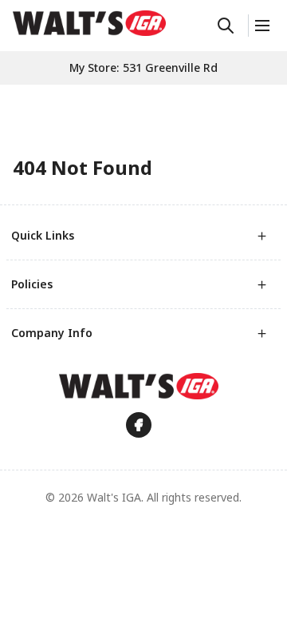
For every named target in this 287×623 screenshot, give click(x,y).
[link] (89, 23)
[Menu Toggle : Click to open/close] (261, 25)
